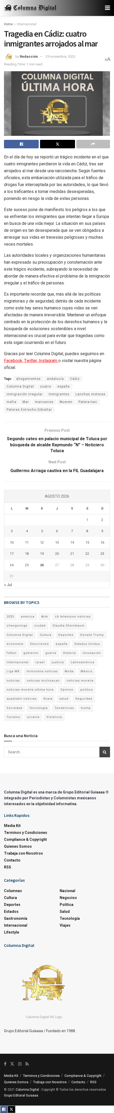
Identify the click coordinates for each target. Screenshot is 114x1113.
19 (42, 554)
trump (86, 708)
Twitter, (31, 360)
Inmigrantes (59, 394)
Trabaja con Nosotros (23, 853)
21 (72, 554)
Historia (69, 653)
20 (57, 554)
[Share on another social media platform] (93, 144)
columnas (13, 891)
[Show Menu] (107, 8)
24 (12, 565)
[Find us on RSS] (27, 1064)
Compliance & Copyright (25, 839)
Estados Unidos (87, 644)
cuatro (45, 386)
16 (102, 542)
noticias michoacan (43, 680)
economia (15, 644)
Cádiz (75, 379)
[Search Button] (104, 752)
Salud (65, 911)
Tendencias (64, 708)
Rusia (47, 698)
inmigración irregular (25, 394)
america (27, 616)
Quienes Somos (18, 846)
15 (87, 542)
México (87, 671)
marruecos (44, 402)
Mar (26, 402)
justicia (58, 662)
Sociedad (14, 708)
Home (8, 24)
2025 (10, 616)
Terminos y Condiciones (25, 832)
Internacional (26, 24)
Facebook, (14, 360)
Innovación (92, 653)
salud (63, 698)
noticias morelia (80, 680)
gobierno (30, 653)
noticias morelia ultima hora (30, 689)
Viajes (65, 925)
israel (40, 662)
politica (86, 689)
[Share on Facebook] (21, 144)
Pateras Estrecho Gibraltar (29, 409)
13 (57, 542)
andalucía (55, 379)
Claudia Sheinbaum (68, 625)
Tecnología (38, 708)
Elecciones (39, 644)
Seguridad (83, 698)
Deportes (65, 635)
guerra (50, 653)
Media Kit (12, 826)
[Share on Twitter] (57, 144)
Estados (11, 911)
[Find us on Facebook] (5, 1064)
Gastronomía (15, 918)
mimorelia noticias (42, 671)
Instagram (48, 360)
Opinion (66, 689)
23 (102, 554)
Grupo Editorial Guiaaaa (21, 1095)
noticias (13, 680)
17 (12, 554)
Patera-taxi (87, 402)
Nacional (67, 891)
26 (42, 565)
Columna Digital (20, 386)
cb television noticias (73, 616)
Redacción (29, 56)
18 (27, 554)
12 (42, 542)
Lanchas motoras (91, 394)
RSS (7, 867)
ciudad (40, 625)
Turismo (13, 717)
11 (27, 542)
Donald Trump (92, 635)
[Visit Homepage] (30, 8)
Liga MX (13, 671)
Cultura (45, 635)
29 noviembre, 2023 (60, 56)
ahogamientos (28, 379)
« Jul (8, 585)
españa (63, 386)
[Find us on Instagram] (20, 1064)
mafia (11, 402)
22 (87, 554)
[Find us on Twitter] (12, 1064)
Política (66, 904)
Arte (44, 616)
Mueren (66, 402)
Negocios (68, 898)
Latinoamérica (82, 662)
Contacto (12, 860)
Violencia (54, 717)
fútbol (11, 653)
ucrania (33, 717)
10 (12, 542)
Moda (69, 671)
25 (27, 565)
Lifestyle (11, 932)
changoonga (17, 625)
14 (72, 542)
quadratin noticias (22, 698)
